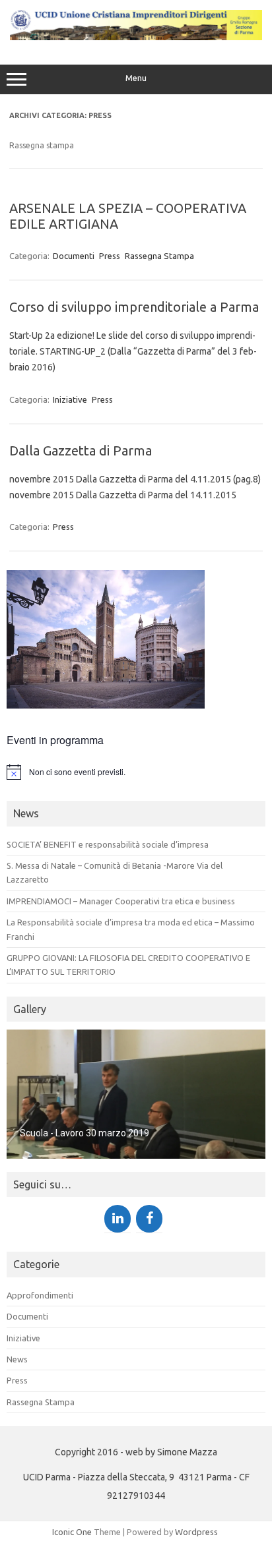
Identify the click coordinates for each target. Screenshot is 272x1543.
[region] (136, 1094)
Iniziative (70, 399)
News (17, 1359)
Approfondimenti (40, 1295)
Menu (136, 78)
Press (109, 255)
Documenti (73, 255)
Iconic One (72, 1531)
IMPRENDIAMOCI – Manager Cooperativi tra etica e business (121, 901)
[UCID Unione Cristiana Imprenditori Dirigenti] (136, 37)
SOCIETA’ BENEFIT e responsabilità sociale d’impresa (108, 844)
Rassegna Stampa (159, 255)
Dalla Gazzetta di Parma (80, 450)
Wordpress (196, 1531)
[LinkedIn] (117, 1219)
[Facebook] (149, 1219)
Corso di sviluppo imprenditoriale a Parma (134, 306)
